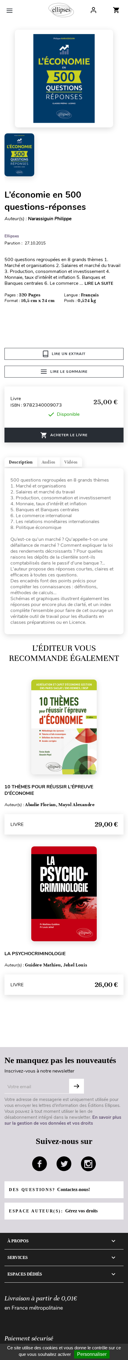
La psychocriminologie (34, 953)
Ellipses (11, 236)
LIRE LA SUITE (99, 283)
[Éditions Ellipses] (61, 10)
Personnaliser (92, 1354)
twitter (64, 1163)
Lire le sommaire (69, 371)
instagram (88, 1163)
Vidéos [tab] (71, 462)
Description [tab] (21, 462)
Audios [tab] (48, 462)
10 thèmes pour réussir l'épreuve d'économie (48, 790)
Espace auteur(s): (53, 1210)
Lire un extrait (68, 353)
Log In (93, 10)
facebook (39, 1163)
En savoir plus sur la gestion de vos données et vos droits (62, 1120)
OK (76, 1086)
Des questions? (49, 1189)
